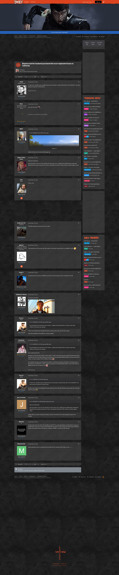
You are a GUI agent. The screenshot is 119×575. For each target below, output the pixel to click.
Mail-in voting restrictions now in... (93, 134)
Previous (20, 76)
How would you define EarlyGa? (92, 106)
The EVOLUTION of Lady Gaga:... (92, 178)
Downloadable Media (94, 153)
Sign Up (98, 2)
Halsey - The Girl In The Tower (91, 167)
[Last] (38, 77)
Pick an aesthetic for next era (91, 117)
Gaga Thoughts (93, 109)
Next (35, 76)
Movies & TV (92, 186)
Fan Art (93, 180)
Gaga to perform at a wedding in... (93, 112)
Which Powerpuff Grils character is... (93, 173)
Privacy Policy (56, 563)
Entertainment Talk (95, 175)
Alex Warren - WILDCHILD (90, 101)
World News (92, 125)
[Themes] (103, 2)
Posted (33, 82)
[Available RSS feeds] (103, 477)
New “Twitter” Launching (90, 156)
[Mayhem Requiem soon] (59, 17)
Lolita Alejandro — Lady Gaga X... (92, 151)
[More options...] (78, 82)
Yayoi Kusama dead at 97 (90, 145)
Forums (26, 2)
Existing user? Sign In (88, 2)
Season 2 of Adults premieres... (92, 184)
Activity (33, 2)
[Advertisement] (48, 49)
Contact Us (63, 563)
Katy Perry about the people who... (93, 139)
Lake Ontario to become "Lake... (92, 123)
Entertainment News (32, 71)
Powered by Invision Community (59, 565)
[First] (16, 77)
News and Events (93, 114)
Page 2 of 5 (43, 76)
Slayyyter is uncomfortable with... (93, 162)
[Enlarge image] (41, 306)
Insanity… (86, 279)
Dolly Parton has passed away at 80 (93, 128)
